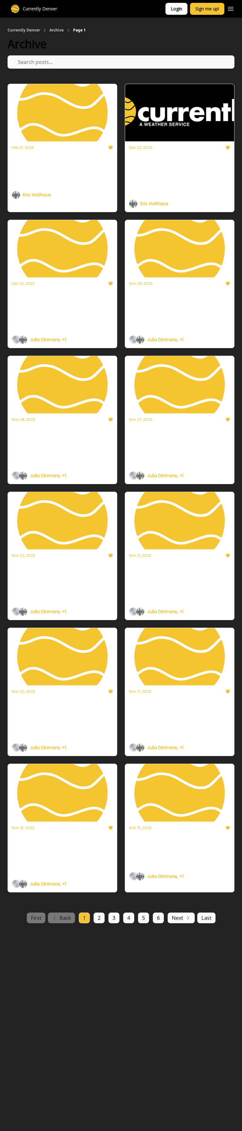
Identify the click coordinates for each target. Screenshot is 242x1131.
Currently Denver (24, 30)
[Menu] (230, 8)
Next (177, 917)
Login (176, 9)
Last (206, 917)
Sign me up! (207, 9)
